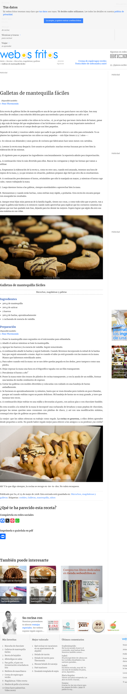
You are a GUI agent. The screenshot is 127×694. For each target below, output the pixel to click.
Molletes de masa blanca (15, 671)
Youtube (121, 56)
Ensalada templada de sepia (46, 671)
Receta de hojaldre (13, 655)
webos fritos (29, 54)
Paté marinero (40, 668)
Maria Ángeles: (74, 677)
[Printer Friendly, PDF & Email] (3, 538)
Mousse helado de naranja (45, 664)
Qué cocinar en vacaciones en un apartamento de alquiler (45, 648)
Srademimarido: (73, 649)
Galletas (32, 497)
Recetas (9, 61)
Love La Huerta (113, 626)
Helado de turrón (42, 654)
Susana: (74, 686)
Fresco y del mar (68, 626)
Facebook (116, 56)
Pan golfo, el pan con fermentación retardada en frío (17, 665)
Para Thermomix (10, 104)
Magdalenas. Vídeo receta (16, 681)
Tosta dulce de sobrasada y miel (90, 63)
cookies (23, 497)
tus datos (43, 12)
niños (52, 497)
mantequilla (43, 497)
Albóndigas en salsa (13, 659)
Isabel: (74, 659)
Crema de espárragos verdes (92, 61)
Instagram (112, 56)
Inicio (2, 61)
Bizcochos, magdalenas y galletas (27, 61)
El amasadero (83, 626)
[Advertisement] (45, 79)
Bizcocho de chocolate (14, 646)
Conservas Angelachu (98, 626)
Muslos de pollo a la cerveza (17, 684)
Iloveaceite (53, 626)
